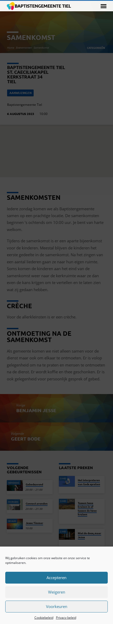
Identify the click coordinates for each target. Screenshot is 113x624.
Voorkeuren (56, 606)
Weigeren (56, 592)
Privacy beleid (66, 617)
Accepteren (56, 577)
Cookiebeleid (43, 617)
